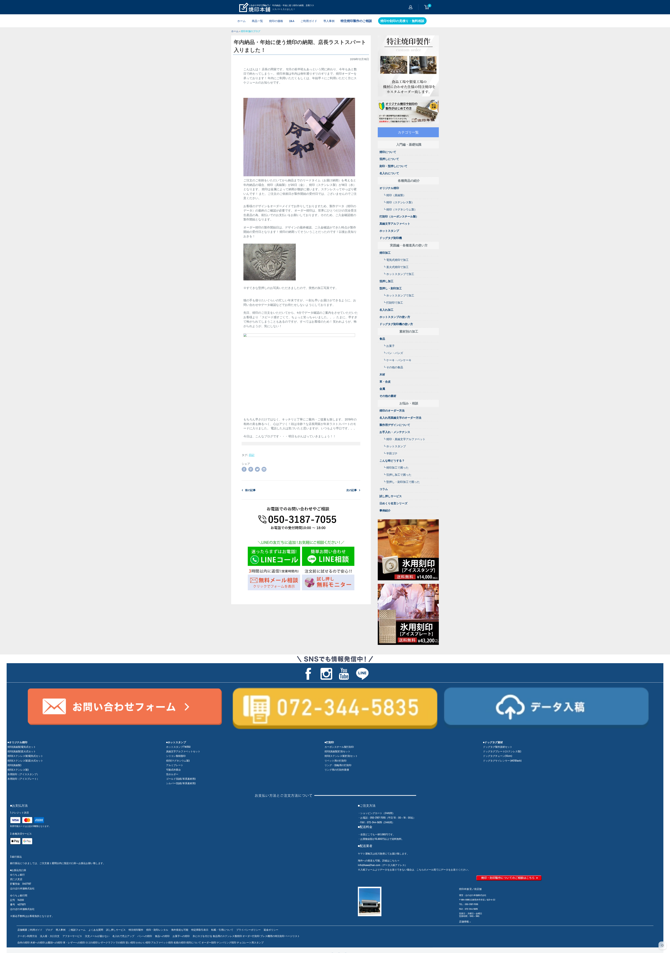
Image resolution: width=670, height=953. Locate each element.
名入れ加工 (386, 309)
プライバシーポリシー (248, 929)
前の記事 (250, 490)
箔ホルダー (172, 774)
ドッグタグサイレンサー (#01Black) (502, 760)
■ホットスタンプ (176, 742)
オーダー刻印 (209, 942)
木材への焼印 (37, 942)
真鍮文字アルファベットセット (183, 751)
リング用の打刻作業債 (337, 769)
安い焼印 (130, 942)
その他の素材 (387, 395)
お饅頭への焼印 (53, 942)
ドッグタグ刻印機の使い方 (396, 324)
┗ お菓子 (389, 345)
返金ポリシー (271, 929)
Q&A (291, 20)
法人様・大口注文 (49, 936)
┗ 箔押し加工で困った (397, 474)
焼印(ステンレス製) (18, 769)
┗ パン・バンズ (393, 353)
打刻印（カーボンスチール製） (399, 216)
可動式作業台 (173, 769)
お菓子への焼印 (181, 936)
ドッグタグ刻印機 (390, 237)
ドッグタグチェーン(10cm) (497, 755)
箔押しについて (389, 158)
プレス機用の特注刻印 (272, 936)
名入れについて (389, 173)
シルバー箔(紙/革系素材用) (180, 783)
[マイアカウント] (410, 7)
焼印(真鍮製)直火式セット (22, 751)
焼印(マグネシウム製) (177, 760)
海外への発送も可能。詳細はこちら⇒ (378, 860)
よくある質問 (95, 929)
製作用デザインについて (394, 424)
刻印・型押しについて (393, 166)
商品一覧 (257, 20)
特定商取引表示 (199, 929)
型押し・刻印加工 (390, 288)
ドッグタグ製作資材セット (497, 746)
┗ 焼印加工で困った (396, 467)
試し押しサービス (390, 496)
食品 (382, 338)
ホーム (241, 20)
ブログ (49, 929)
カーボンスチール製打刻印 (339, 746)
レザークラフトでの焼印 (111, 942)
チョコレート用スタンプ (250, 942)
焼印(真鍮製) (14, 765)
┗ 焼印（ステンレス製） (398, 202)
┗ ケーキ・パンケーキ (397, 360)
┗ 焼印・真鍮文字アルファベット (404, 439)
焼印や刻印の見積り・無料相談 (402, 21)
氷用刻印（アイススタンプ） (23, 774)
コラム (383, 489)
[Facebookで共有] (244, 469)
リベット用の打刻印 (336, 760)
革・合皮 (385, 381)
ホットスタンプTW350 (178, 746)
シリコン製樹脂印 (176, 755)
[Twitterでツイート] (257, 469)
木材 (382, 374)
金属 (382, 388)
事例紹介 (385, 510)
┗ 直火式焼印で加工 (396, 267)
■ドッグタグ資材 (493, 742)
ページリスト (292, 936)
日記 (251, 455)
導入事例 (328, 20)
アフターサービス (72, 936)
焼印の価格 (276, 20)
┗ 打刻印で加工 (393, 302)
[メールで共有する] (264, 469)
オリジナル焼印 (389, 188)
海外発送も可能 (179, 929)
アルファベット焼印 (162, 942)
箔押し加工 (386, 281)
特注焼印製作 (136, 929)
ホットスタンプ (389, 230)
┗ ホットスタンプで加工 (398, 274)
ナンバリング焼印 (226, 942)
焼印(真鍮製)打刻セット (337, 751)
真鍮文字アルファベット (394, 223)
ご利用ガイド (308, 20)
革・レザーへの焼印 (74, 942)
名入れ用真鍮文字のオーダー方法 (400, 417)
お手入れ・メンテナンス (394, 432)
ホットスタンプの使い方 (394, 316)
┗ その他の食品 (393, 367)
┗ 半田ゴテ (390, 453)
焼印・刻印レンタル (157, 929)
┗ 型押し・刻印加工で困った (401, 481)
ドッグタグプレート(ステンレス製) (502, 751)
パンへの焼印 (144, 936)
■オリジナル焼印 (17, 742)
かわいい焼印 (143, 942)
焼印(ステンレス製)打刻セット (341, 755)
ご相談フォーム (76, 929)
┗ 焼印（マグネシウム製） (400, 209)
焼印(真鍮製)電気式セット (22, 746)
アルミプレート (174, 765)
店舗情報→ (465, 921)
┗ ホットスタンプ (394, 446)
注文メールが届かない (97, 936)
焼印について (387, 151)
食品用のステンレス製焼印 (227, 936)
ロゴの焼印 (91, 942)
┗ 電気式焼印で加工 (396, 259)
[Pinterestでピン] (250, 469)
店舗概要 (22, 929)
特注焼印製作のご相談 (356, 21)
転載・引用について (222, 929)
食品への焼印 (162, 936)
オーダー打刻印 (251, 936)
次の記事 (351, 490)
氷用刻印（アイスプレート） (23, 778)
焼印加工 (385, 252)
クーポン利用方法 (27, 936)
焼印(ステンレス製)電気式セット (25, 755)
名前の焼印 (180, 942)
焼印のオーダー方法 (392, 410)
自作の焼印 (23, 942)
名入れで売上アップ (123, 936)
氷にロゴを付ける (202, 936)
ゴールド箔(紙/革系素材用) (180, 778)
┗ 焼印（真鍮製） (394, 195)
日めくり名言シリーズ (393, 503)
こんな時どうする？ (392, 460)
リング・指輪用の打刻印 (338, 765)
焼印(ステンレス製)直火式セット (25, 760)
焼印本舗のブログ (250, 31)
